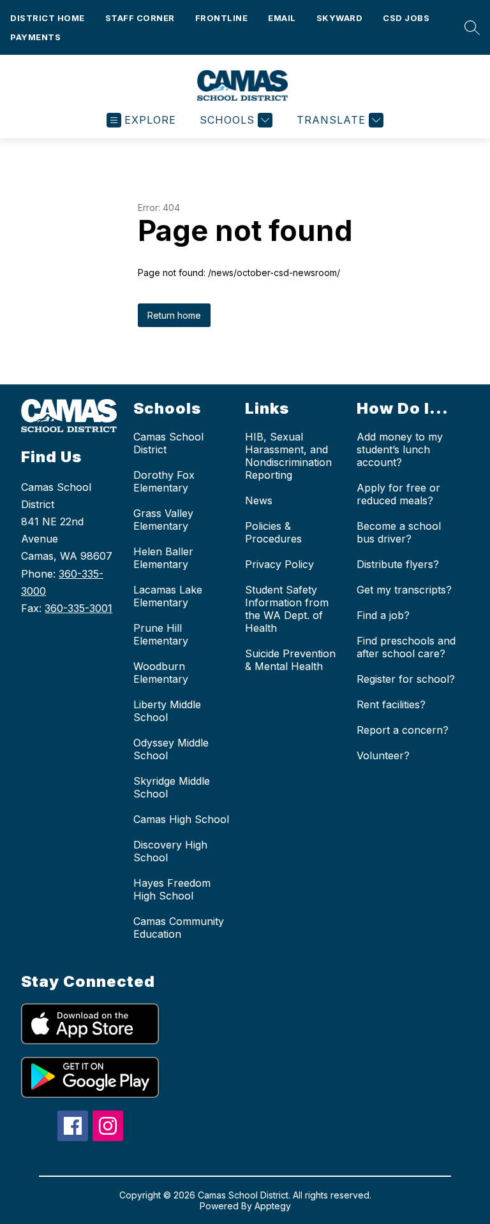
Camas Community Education (178, 927)
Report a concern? (403, 730)
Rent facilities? (391, 704)
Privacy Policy (279, 564)
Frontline (221, 18)
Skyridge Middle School (171, 787)
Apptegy (273, 1205)
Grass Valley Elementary (163, 519)
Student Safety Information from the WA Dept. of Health (287, 608)
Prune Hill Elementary (160, 634)
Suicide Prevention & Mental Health (290, 660)
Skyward (339, 18)
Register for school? (406, 679)
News (258, 500)
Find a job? (383, 615)
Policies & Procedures (273, 532)
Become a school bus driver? (399, 532)
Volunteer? (383, 755)
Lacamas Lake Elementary (167, 596)
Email (282, 18)
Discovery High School (170, 851)
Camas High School (181, 819)
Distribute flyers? (398, 564)
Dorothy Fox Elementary (164, 481)
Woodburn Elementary (160, 672)
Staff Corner (140, 18)
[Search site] (469, 27)
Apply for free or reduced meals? (398, 494)
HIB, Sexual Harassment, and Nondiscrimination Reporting (288, 455)
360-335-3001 (78, 608)
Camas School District (168, 443)
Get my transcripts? (404, 589)
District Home (47, 18)
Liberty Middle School (167, 711)
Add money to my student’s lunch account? (400, 449)
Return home (174, 315)
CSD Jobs (406, 18)
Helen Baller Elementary (163, 558)
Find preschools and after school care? (406, 647)
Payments (35, 37)
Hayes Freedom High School (172, 889)
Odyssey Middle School (171, 749)
